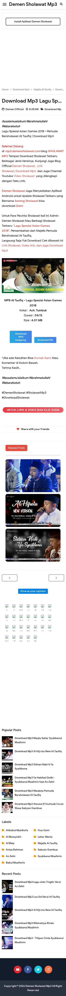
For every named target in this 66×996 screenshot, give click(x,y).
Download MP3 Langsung (21, 337)
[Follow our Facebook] (28, 969)
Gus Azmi (44, 830)
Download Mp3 (54, 109)
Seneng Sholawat (26, 201)
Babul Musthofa (15, 862)
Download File (45, 340)
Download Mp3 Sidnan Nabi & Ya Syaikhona (31, 557)
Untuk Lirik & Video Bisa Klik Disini (33, 409)
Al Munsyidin (13, 836)
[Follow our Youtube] (17, 969)
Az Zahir (11, 856)
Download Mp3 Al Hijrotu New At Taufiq (29, 523)
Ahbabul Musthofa (17, 830)
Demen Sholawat (13, 191)
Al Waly (10, 843)
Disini (19, 206)
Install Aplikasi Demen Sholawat (33, 21)
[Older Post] (56, 577)
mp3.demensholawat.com (23, 151)
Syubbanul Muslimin (50, 856)
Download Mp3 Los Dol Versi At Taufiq (28, 488)
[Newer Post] (9, 577)
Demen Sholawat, (24, 166)
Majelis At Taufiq (47, 843)
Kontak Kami (42, 358)
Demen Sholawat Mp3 (38, 986)
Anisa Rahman (14, 849)
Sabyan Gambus (48, 849)
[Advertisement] (33, 56)
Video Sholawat (24, 176)
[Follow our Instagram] (48, 969)
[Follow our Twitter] (38, 969)
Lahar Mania (45, 836)
